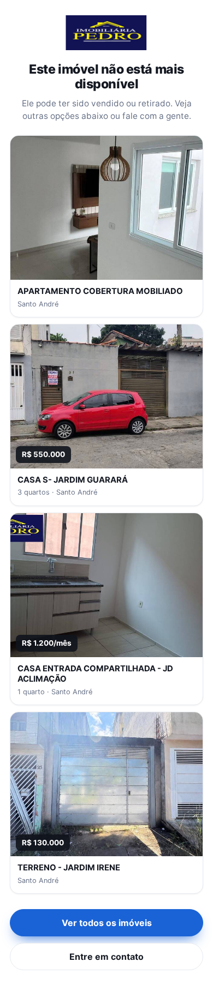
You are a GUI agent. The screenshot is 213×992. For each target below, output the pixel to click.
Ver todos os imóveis (107, 922)
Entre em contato (106, 956)
